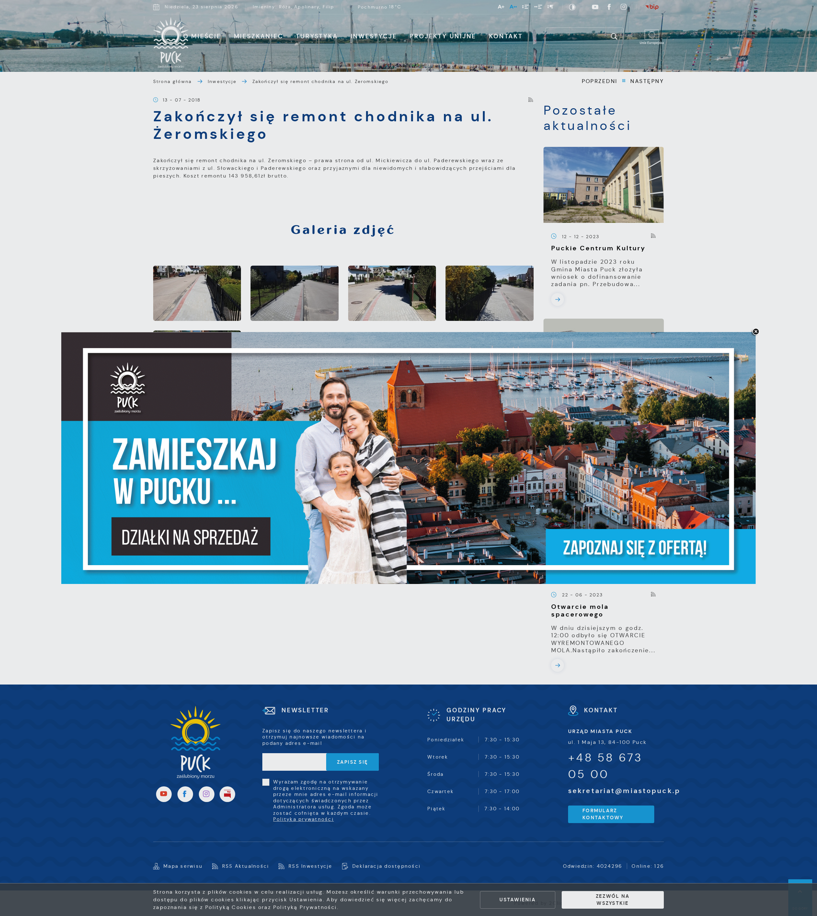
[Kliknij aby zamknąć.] (756, 332)
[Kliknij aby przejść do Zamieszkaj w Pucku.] (408, 458)
